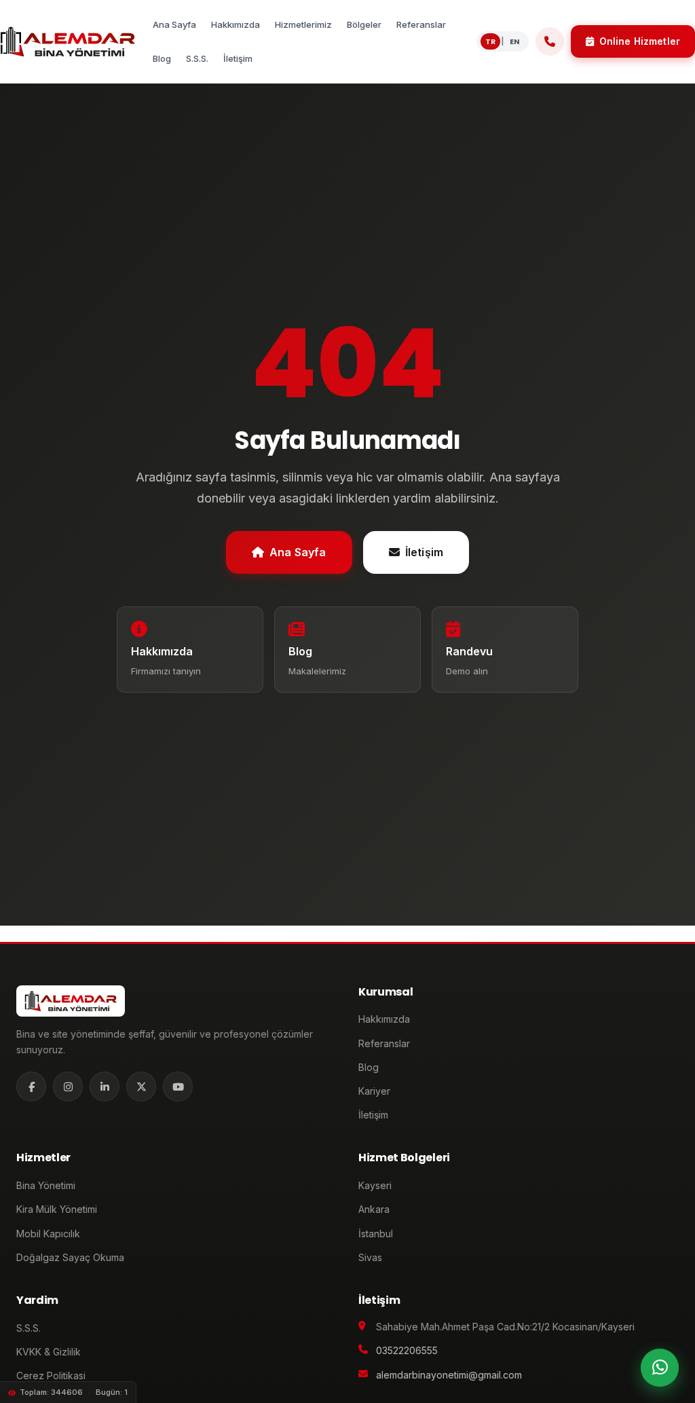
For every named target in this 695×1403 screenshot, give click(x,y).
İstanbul (375, 1233)
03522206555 (407, 1350)
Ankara (374, 1209)
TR (490, 41)
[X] (141, 1086)
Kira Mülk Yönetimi (56, 1209)
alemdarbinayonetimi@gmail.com (449, 1375)
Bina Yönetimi (45, 1185)
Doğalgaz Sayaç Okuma (70, 1257)
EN (515, 41)
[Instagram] (68, 1086)
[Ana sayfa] (67, 41)
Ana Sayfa (297, 552)
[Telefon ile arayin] (550, 41)
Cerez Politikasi (51, 1375)
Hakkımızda (384, 1019)
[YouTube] (178, 1086)
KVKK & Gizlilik (48, 1352)
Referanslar (384, 1043)
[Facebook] (31, 1086)
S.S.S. (28, 1328)
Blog (368, 1067)
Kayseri (375, 1185)
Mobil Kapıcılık (48, 1233)
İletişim (424, 552)
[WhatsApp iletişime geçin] (660, 1368)
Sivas (370, 1257)
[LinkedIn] (104, 1086)
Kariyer (374, 1091)
